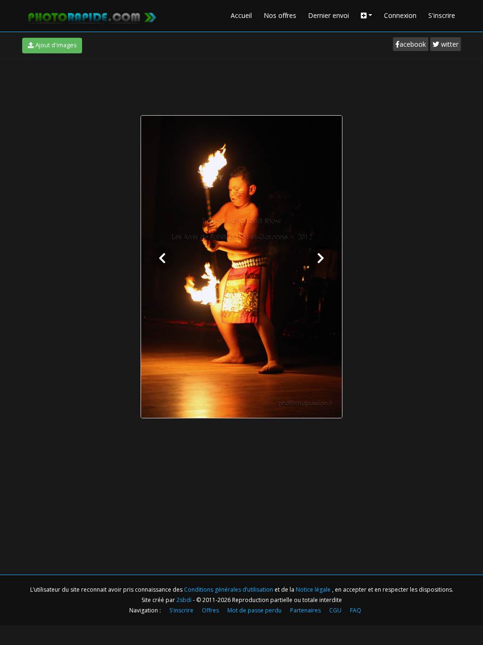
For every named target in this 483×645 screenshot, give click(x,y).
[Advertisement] (241, 84)
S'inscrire (441, 15)
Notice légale (314, 590)
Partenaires (305, 610)
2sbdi (184, 600)
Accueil (241, 15)
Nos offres (280, 15)
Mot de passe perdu (254, 610)
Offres (210, 610)
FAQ (355, 610)
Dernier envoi (328, 15)
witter (448, 44)
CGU (335, 610)
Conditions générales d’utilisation (229, 590)
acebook (413, 44)
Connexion (400, 15)
